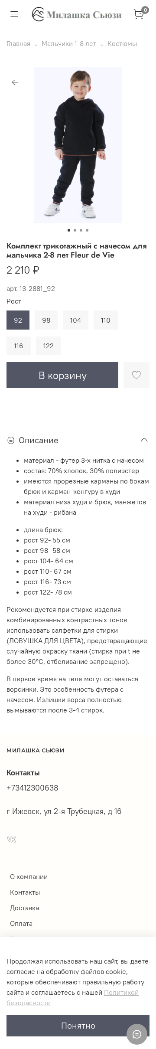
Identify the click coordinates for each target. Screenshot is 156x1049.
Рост (13, 301)
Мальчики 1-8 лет (69, 43)
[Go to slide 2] (75, 230)
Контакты (25, 892)
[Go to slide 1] (69, 230)
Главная (18, 43)
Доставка (24, 907)
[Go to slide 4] (87, 230)
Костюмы (122, 43)
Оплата (21, 923)
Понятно (78, 1025)
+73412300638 (32, 788)
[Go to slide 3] (81, 230)
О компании (29, 876)
